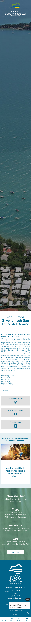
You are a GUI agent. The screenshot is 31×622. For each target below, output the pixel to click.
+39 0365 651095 (16, 595)
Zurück (5, 390)
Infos (11, 621)
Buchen (19, 621)
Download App (15, 422)
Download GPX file (15, 398)
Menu (27, 620)
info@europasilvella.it (15, 597)
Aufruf (4, 621)
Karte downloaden (15, 410)
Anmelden (15, 552)
